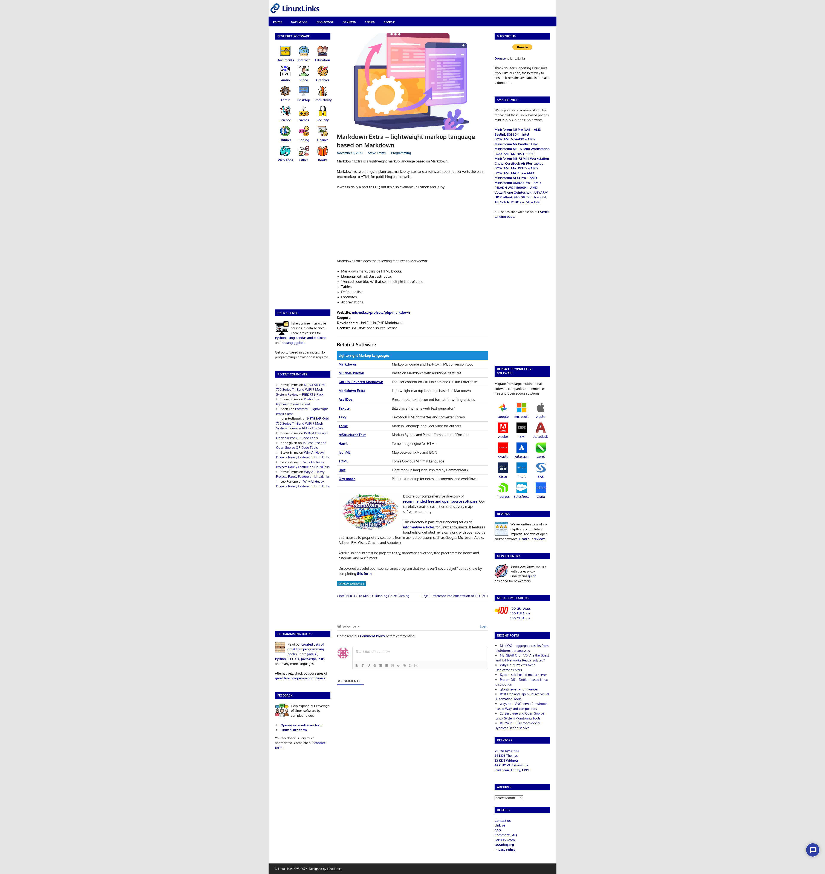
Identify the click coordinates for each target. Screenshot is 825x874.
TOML (343, 461)
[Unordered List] (387, 665)
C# (297, 659)
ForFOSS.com (505, 840)
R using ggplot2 (293, 343)
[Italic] (363, 665)
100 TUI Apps (520, 613)
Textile (344, 408)
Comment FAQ (506, 835)
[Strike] (375, 665)
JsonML (344, 452)
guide (532, 576)
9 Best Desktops (507, 751)
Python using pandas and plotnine (300, 338)
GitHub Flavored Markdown (361, 382)
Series (370, 21)
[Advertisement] (412, 225)
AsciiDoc (346, 399)
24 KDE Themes (506, 755)
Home (277, 21)
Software (299, 21)
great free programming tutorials (300, 678)
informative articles (419, 527)
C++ (290, 659)
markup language (351, 583)
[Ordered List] (381, 665)
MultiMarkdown (351, 373)
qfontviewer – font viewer (519, 689)
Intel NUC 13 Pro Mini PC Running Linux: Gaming (374, 596)
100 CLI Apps (520, 618)
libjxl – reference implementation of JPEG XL (454, 596)
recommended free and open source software (440, 501)
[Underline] (369, 665)
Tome (343, 426)
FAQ (498, 830)
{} (410, 665)
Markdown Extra (352, 391)
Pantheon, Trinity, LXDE (512, 770)
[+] (416, 665)
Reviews (349, 21)
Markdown (347, 364)
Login (483, 626)
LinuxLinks (334, 869)
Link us (500, 825)
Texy (342, 417)
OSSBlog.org (504, 845)
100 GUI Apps (520, 608)
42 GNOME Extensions (511, 765)
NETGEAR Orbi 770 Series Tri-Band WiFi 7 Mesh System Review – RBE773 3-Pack (300, 389)
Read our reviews (532, 539)
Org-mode (347, 479)
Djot (342, 470)
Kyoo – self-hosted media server (523, 675)
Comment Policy (372, 636)
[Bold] (357, 665)
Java (310, 654)
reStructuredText (352, 435)
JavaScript (308, 659)
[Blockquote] (393, 665)
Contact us (503, 821)
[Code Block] (399, 665)
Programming (401, 153)
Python (280, 659)
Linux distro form (294, 730)
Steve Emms (377, 153)
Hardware (325, 21)
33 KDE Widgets (506, 760)
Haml (343, 443)
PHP (321, 659)
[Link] (405, 665)
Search (389, 21)
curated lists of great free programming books (305, 649)
